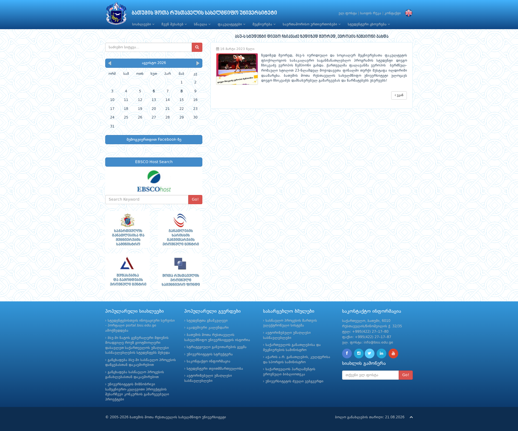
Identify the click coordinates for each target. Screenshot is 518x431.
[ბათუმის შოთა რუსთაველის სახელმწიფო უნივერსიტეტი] (116, 14)
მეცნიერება (263, 24)
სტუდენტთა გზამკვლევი (207, 320)
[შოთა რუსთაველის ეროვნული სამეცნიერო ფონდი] (180, 272)
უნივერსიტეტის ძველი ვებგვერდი (294, 381)
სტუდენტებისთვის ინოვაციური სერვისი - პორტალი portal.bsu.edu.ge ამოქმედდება (140, 325)
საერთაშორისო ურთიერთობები (310, 24)
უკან (399, 95)
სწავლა (201, 24)
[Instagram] (359, 353)
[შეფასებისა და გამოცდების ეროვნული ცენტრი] (127, 272)
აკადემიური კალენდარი (208, 327)
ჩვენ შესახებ (173, 24)
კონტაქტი (392, 13)
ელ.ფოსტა (348, 13)
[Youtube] (393, 353)
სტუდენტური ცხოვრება (368, 24)
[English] (407, 13)
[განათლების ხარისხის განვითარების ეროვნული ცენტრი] (180, 229)
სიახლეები (142, 24)
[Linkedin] (381, 353)
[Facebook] (347, 353)
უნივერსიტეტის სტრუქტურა (210, 354)
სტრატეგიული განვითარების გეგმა (217, 347)
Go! (195, 199)
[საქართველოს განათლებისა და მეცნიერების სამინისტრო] (127, 229)
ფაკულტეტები (230, 24)
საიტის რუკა (370, 13)
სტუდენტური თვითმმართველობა (215, 369)
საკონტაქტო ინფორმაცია (208, 361)
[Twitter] (369, 353)
